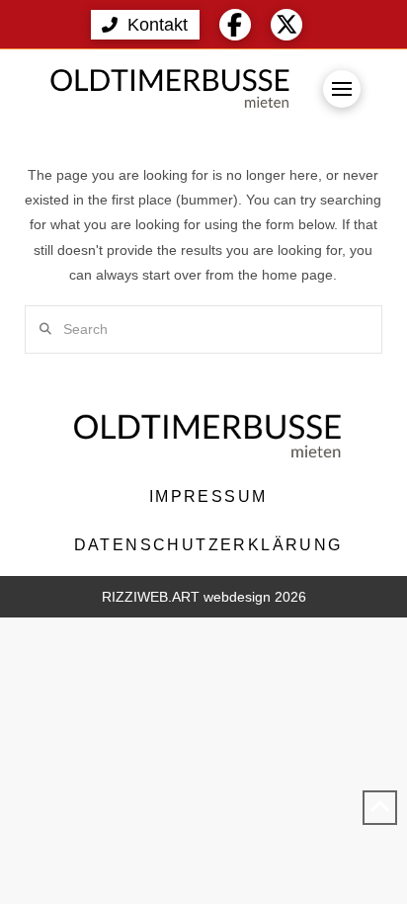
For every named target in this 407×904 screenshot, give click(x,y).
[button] (145, 25)
